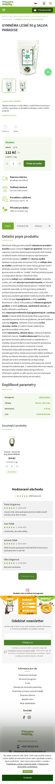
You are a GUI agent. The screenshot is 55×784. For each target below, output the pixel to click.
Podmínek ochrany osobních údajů (21, 650)
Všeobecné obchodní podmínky (27, 687)
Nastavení (28, 771)
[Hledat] (50, 3)
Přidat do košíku (34, 163)
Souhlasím (27, 777)
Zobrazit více (27, 576)
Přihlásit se (27, 642)
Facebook (23, 717)
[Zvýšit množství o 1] (20, 164)
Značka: (11, 101)
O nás (27, 683)
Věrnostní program (27, 679)
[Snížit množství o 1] (7, 164)
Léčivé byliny (44, 397)
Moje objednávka (27, 703)
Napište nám (27, 699)
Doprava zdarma (27, 695)
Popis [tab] (7, 225)
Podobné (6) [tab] (22, 225)
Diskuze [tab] (38, 225)
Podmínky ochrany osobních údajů (27, 691)
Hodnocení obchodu (27, 489)
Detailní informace (9, 115)
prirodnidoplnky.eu (29, 717)
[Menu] (4, 10)
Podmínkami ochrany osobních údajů (21, 764)
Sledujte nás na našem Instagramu (28, 593)
